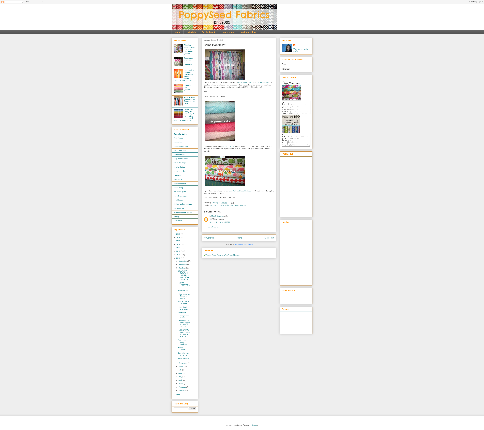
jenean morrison (180, 171)
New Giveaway (184, 359)
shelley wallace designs (183, 204)
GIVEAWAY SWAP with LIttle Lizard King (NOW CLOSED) (183, 275)
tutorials (191, 32)
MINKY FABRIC (229, 146)
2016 (178, 237)
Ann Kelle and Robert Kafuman (240, 191)
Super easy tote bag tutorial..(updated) (188, 61)
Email (284, 64)
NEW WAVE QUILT (245, 82)
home (177, 32)
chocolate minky (223, 205)
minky (232, 205)
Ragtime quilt (183, 290)
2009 (178, 395)
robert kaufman (240, 205)
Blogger (254, 425)
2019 (178, 234)
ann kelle (213, 205)
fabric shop (228, 32)
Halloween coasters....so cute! (184, 315)
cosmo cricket (179, 155)
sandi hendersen (180, 196)
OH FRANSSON (263, 82)
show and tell (179, 208)
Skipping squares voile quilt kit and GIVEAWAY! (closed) (189, 49)
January (181, 390)
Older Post (269, 238)
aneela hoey (178, 142)
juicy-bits (177, 175)
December (182, 261)
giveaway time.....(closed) (187, 87)
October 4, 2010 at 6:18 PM (219, 222)
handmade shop (248, 32)
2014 (178, 244)
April (180, 380)
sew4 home (178, 200)
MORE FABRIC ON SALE (184, 303)
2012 (178, 251)
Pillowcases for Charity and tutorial (184, 296)
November (182, 264)
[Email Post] (232, 203)
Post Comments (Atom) (244, 244)
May (180, 377)
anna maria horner (181, 146)
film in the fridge (180, 163)
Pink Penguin (179, 138)
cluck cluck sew (180, 150)
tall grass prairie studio (183, 212)
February (182, 387)
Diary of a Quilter (180, 134)
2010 (178, 258)
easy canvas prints (181, 159)
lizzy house (178, 179)
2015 (178, 241)
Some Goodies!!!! (183, 349)
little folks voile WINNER (183, 354)
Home (239, 238)
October (181, 268)
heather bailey (179, 167)
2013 (178, 248)
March (181, 384)
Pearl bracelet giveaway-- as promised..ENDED (189, 100)
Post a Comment (213, 227)
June (180, 373)
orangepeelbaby (180, 183)
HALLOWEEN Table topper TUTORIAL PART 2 (184, 323)
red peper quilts (180, 192)
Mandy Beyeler (217, 216)
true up (176, 217)
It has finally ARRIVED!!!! (184, 308)
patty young (178, 188)
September (183, 363)
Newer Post (209, 238)
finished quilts (209, 32)
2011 (178, 255)
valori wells (178, 221)
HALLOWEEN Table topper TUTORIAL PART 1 (184, 333)
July (180, 370)
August (181, 366)
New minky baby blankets (182, 342)
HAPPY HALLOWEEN (184, 285)
